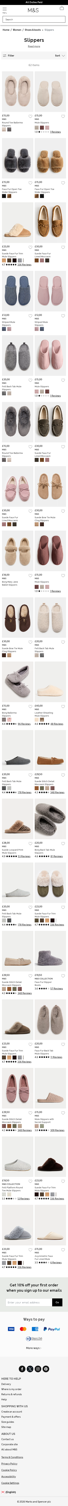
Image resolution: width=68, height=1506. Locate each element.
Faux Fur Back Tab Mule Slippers (44, 1052)
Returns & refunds (11, 1394)
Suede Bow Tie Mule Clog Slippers (45, 519)
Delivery (6, 1384)
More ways (33, 1348)
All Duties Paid (34, 2)
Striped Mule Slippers (8, 323)
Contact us (7, 1439)
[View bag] (61, 8)
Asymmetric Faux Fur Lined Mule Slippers (44, 1259)
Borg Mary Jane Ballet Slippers (10, 583)
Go (57, 1302)
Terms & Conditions (12, 1457)
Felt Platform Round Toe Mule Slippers (12, 1189)
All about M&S (9, 1449)
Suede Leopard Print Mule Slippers (12, 851)
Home (6, 29)
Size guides (7, 1421)
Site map (6, 1427)
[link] (3, 1492)
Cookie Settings (10, 1483)
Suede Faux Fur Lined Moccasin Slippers (43, 256)
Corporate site (9, 1444)
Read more (34, 46)
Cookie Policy (9, 1470)
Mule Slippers (42, 122)
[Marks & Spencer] (33, 11)
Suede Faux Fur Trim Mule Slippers (12, 255)
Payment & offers (11, 1416)
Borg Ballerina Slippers (9, 714)
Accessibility (8, 1476)
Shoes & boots (33, 29)
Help (4, 1399)
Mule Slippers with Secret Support (44, 1121)
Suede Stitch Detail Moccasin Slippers (44, 783)
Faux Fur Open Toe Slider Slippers (12, 191)
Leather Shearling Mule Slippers (44, 714)
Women (17, 29)
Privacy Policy (9, 1463)
